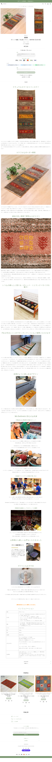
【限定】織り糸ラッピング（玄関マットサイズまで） (26, 604)
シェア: (8, 63)
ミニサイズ (8, 695)
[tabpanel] (8, 690)
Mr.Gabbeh (26, 744)
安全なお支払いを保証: (25, 58)
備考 (17, 52)
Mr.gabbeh (27, 43)
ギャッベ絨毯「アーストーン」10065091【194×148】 (43, 695)
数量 (17, 67)
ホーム (19, 6)
